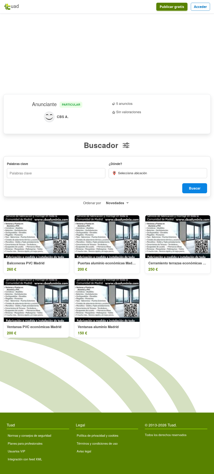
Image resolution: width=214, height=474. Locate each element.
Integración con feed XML (25, 459)
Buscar (194, 188)
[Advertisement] (107, 54)
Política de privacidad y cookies (97, 435)
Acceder (200, 6)
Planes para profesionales (25, 443)
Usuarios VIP (16, 451)
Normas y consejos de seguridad (29, 435)
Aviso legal (84, 451)
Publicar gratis (172, 6)
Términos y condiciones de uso (97, 443)
